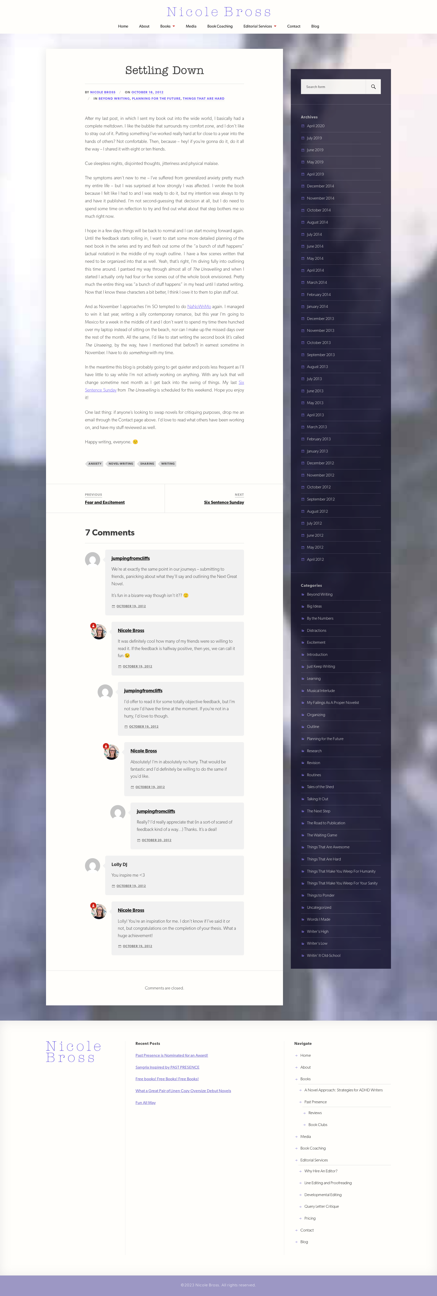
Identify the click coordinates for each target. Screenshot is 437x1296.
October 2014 (319, 210)
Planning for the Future (156, 98)
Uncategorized (319, 907)
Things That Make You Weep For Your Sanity (342, 883)
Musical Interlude (321, 690)
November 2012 (320, 475)
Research (314, 750)
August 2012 (317, 511)
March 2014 (317, 282)
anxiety (95, 463)
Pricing (310, 1218)
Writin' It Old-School (323, 955)
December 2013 (320, 318)
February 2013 (319, 439)
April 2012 (315, 559)
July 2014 (314, 234)
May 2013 (315, 402)
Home (123, 26)
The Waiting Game (322, 835)
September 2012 (321, 499)
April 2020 (315, 125)
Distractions (316, 630)
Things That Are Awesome (328, 847)
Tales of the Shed (320, 786)
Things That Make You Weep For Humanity (341, 871)
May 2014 (315, 258)
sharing (147, 463)
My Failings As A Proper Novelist (333, 702)
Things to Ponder (321, 895)
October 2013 (319, 342)
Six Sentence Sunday (224, 502)
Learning (314, 678)
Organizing (316, 714)
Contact (293, 26)
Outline (313, 726)
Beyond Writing (114, 98)
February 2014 (319, 294)
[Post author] (93, 626)
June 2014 (315, 246)
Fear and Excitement (105, 502)
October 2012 (319, 487)
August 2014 (317, 222)
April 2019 (315, 174)
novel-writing (121, 463)
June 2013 (315, 390)
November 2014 (320, 198)
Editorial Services (258, 26)
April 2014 (315, 270)
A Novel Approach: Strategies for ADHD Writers (343, 1090)
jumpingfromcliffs (131, 558)
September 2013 (321, 354)
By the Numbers (320, 618)
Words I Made (318, 919)
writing (168, 463)
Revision (313, 762)
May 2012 (315, 547)
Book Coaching (220, 26)
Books (165, 26)
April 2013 (315, 415)
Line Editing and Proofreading (328, 1182)
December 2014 (320, 186)
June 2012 (315, 535)
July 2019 (314, 138)
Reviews (315, 1112)
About (144, 26)
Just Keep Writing (321, 666)
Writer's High (318, 931)
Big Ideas (314, 606)
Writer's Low (317, 943)
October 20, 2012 (156, 840)
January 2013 (317, 451)
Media (191, 26)
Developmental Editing (323, 1194)
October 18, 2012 (148, 92)
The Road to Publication (326, 822)
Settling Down (164, 71)
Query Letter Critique (321, 1206)
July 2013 (314, 378)
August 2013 (317, 366)
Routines (314, 774)
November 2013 (320, 330)
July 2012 (314, 523)
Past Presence (315, 1101)
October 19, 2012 (131, 606)
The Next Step (318, 811)
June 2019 (315, 149)
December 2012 (320, 463)
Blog (315, 26)
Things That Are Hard (204, 98)
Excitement (316, 642)
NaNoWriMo (199, 306)
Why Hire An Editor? (321, 1171)
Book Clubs (318, 1124)
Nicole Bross (103, 92)
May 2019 (315, 162)
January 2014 (317, 306)
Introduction (317, 654)
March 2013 (317, 426)
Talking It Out (317, 798)
